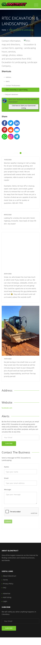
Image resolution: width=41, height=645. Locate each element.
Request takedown (11, 94)
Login (5, 601)
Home (4, 30)
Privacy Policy (8, 584)
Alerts (7, 81)
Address (8, 77)
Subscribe (9, 443)
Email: (6, 478)
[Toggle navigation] (36, 5)
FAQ (4, 587)
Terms (5, 580)
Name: (6, 467)
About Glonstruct (9, 576)
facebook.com (7, 408)
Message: (7, 489)
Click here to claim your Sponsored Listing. (23, 107)
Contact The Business (12, 85)
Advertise (6, 593)
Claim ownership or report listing (16, 90)
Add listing (7, 597)
